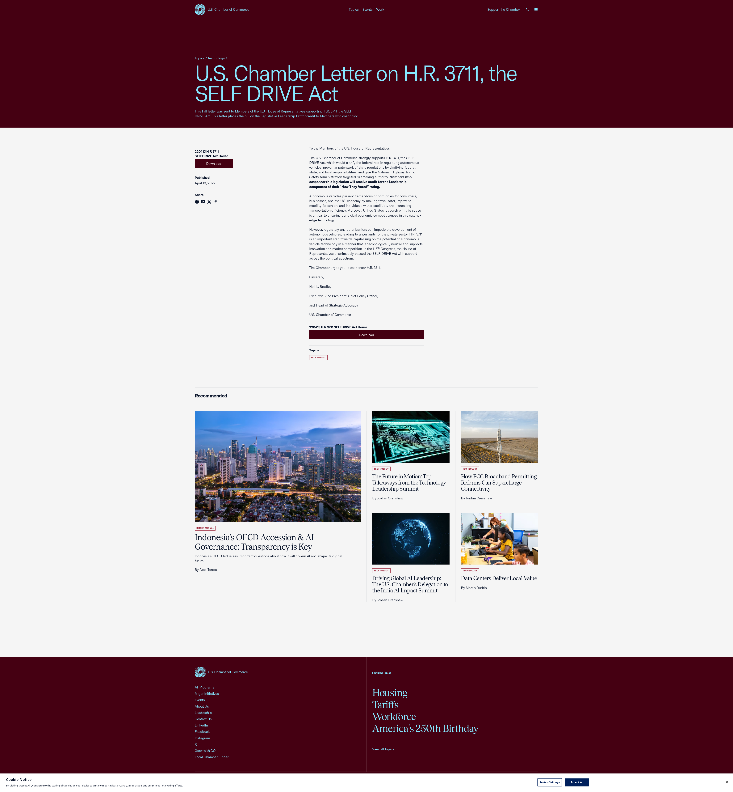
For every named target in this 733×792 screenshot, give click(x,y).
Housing (389, 692)
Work (380, 9)
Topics (354, 9)
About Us (202, 706)
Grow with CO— (207, 750)
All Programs (204, 687)
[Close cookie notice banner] (727, 782)
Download (213, 163)
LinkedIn (201, 725)
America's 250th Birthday (425, 728)
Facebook (202, 731)
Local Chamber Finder (211, 757)
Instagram (202, 738)
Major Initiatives (207, 693)
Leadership (203, 712)
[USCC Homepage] (221, 672)
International (205, 528)
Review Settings (549, 782)
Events (367, 9)
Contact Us (203, 719)
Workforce (394, 716)
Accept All (577, 782)
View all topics (383, 749)
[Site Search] (527, 9)
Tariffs (385, 704)
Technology (216, 58)
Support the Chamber (503, 9)
